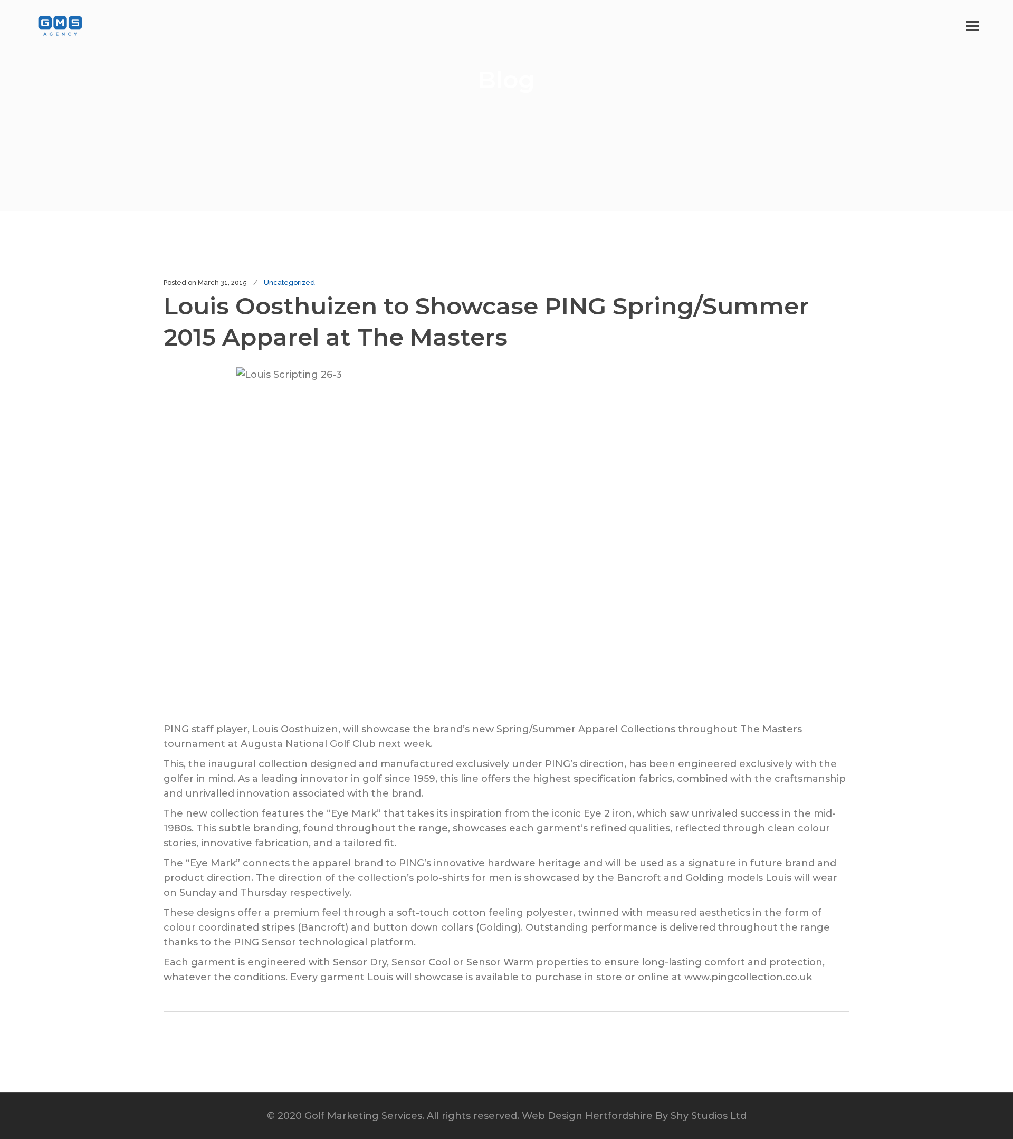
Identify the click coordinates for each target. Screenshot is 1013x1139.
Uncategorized (289, 282)
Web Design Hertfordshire (587, 1116)
